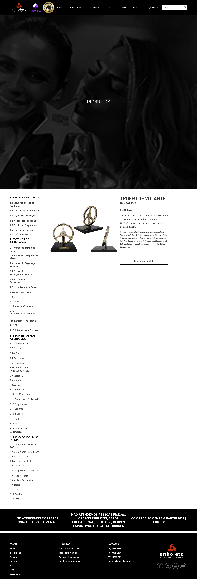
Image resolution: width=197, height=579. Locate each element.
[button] (35, 7)
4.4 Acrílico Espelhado (21, 461)
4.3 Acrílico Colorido (20, 456)
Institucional (75, 8)
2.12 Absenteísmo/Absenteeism (23, 312)
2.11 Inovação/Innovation (22, 306)
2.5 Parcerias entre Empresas (19, 281)
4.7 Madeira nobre (19, 475)
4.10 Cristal (15, 489)
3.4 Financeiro (17, 358)
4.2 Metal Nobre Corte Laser (24, 452)
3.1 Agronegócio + (19, 343)
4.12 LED (14, 498)
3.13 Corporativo (18, 404)
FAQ (124, 8)
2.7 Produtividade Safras (23, 287)
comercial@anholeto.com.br (120, 561)
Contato (111, 8)
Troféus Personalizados (70, 548)
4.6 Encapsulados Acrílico (24, 470)
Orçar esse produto (144, 261)
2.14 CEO (14, 325)
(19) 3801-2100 (114, 553)
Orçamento (152, 8)
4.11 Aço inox (17, 494)
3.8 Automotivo (17, 380)
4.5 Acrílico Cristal (19, 465)
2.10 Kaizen (15, 301)
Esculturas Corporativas (70, 561)
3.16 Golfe (15, 419)
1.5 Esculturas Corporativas (24, 225)
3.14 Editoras (16, 408)
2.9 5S (13, 297)
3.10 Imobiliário (17, 389)
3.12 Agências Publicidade (24, 399)
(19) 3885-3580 (114, 548)
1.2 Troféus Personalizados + (24, 210)
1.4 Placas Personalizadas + (24, 220)
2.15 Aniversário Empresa (24, 330)
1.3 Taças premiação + (24, 215)
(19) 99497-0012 (115, 557)
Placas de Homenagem (69, 557)
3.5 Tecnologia (17, 363)
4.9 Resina (15, 485)
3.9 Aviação (15, 385)
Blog (135, 8)
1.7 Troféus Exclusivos (21, 234)
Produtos (94, 8)
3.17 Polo (14, 423)
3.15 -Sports (16, 413)
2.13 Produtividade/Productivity (23, 319)
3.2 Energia (15, 348)
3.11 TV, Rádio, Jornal (20, 394)
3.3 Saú (14, 353)
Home (59, 8)
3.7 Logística (16, 375)
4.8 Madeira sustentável (22, 480)
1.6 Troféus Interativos (21, 230)
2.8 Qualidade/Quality (20, 292)
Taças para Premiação (69, 553)
